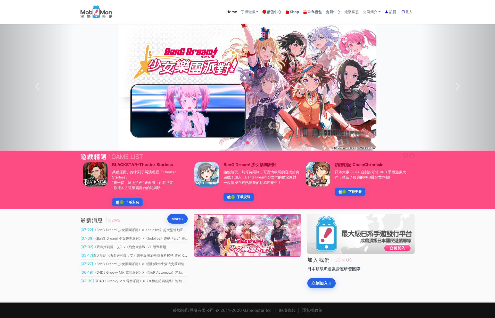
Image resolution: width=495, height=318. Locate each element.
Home (231, 12)
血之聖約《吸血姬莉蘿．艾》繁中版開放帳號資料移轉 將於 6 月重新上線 (141, 255)
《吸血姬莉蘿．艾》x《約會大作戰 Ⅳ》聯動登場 (123, 247)
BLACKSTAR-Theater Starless (142, 164)
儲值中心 (273, 12)
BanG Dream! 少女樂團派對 (250, 164)
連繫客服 (351, 12)
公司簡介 (370, 12)
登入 (408, 12)
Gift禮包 (314, 12)
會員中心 (333, 12)
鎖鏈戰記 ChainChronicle (359, 164)
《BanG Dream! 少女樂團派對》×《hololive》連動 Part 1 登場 (134, 238)
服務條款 (287, 310)
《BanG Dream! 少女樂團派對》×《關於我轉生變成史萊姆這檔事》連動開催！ (145, 264)
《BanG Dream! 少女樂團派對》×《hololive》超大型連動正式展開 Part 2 (142, 230)
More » (177, 219)
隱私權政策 (312, 310)
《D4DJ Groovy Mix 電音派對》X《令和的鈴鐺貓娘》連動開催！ (136, 281)
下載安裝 (132, 202)
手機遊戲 (248, 12)
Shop (294, 12)
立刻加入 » (321, 283)
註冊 (392, 12)
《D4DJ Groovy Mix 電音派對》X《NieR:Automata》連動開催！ (136, 272)
